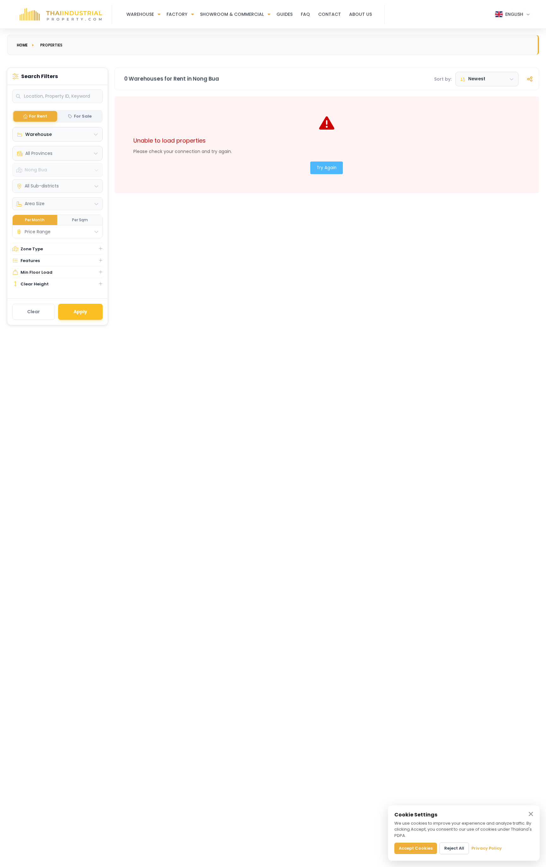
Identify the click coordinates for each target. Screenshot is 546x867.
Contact (329, 14)
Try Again (327, 168)
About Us (360, 14)
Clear (33, 311)
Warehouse (140, 14)
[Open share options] (529, 79)
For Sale (83, 116)
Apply (80, 311)
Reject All (454, 848)
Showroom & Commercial (232, 14)
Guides (284, 14)
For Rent (38, 116)
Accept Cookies (416, 848)
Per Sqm (80, 220)
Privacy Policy (486, 848)
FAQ (305, 14)
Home (22, 45)
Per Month (35, 220)
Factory (177, 14)
